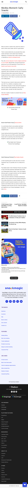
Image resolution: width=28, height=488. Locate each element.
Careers (3, 455)
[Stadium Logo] (14, 387)
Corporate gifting (5, 374)
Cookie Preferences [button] (5, 479)
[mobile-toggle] (2, 2)
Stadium (3, 405)
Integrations (4, 415)
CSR (2, 457)
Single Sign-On (4, 424)
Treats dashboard (5, 341)
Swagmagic (3, 409)
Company (3, 453)
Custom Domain (4, 428)
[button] (26, 2)
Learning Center (4, 434)
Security (3, 477)
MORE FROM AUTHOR (19, 212)
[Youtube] (21, 301)
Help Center (4, 441)
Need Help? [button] (4, 481)
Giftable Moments (5, 426)
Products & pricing (5, 344)
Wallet (2, 419)
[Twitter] (17, 301)
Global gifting (4, 335)
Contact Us (3, 325)
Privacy (3, 468)
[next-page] (4, 236)
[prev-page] (2, 236)
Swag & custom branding (6, 346)
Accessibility (4, 445)
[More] (19, 16)
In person (3, 314)
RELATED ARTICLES (8, 212)
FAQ (2, 317)
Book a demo (14, 278)
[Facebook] (6, 301)
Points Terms (4, 474)
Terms (2, 470)
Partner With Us (4, 462)
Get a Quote (4, 322)
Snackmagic (3, 407)
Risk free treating (5, 338)
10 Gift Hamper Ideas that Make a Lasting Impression (6, 206)
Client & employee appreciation (8, 365)
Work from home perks (6, 362)
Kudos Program (4, 422)
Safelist (3, 472)
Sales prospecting (5, 368)
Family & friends (5, 371)
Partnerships (4, 436)
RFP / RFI (3, 438)
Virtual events (4, 359)
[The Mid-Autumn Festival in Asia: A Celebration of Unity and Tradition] (4, 217)
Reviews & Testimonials (6, 460)
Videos (2, 443)
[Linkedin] (14, 301)
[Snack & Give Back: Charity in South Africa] (4, 230)
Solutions (3, 311)
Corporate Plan (4, 349)
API (2, 417)
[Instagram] (10, 301)
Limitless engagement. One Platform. (14, 389)
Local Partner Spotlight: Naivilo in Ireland (20, 205)
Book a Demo (4, 319)
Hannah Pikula (6, 12)
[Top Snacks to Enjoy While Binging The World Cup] (4, 224)
